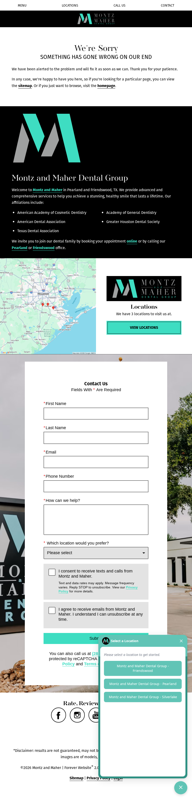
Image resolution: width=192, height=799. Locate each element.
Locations (70, 5)
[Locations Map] (48, 306)
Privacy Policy (98, 778)
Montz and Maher (47, 190)
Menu (22, 5)
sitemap (25, 85)
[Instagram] (77, 715)
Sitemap (76, 778)
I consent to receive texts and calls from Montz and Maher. (98, 581)
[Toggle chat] (180, 787)
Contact (167, 5)
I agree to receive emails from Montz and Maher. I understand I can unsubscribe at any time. (101, 614)
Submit (96, 638)
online (132, 241)
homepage (106, 85)
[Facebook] (58, 715)
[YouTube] (96, 715)
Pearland (19, 247)
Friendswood (44, 247)
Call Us (120, 5)
